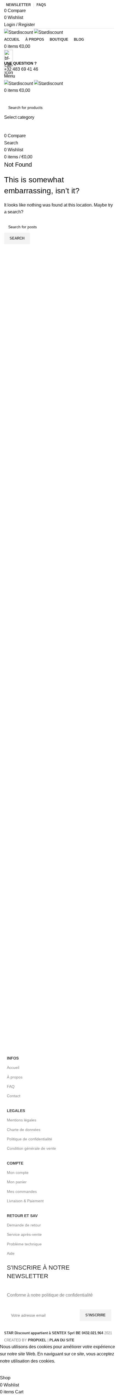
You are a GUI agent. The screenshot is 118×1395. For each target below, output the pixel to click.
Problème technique (24, 1244)
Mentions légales (21, 1120)
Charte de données (23, 1129)
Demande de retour (24, 1225)
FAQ (11, 1086)
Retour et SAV (22, 1216)
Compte (15, 1163)
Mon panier (17, 1182)
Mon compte (18, 1172)
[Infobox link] (59, 671)
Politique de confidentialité (29, 1139)
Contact (13, 1096)
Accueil (13, 1067)
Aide (11, 1253)
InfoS (13, 1058)
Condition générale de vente (31, 1148)
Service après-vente (24, 1234)
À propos (15, 1077)
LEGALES (16, 1110)
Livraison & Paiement (25, 1201)
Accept (11, 1369)
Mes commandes (22, 1191)
